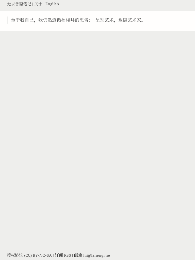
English (52, 4)
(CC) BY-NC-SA (38, 255)
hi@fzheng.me (96, 255)
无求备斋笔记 (19, 4)
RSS (67, 255)
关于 (38, 4)
